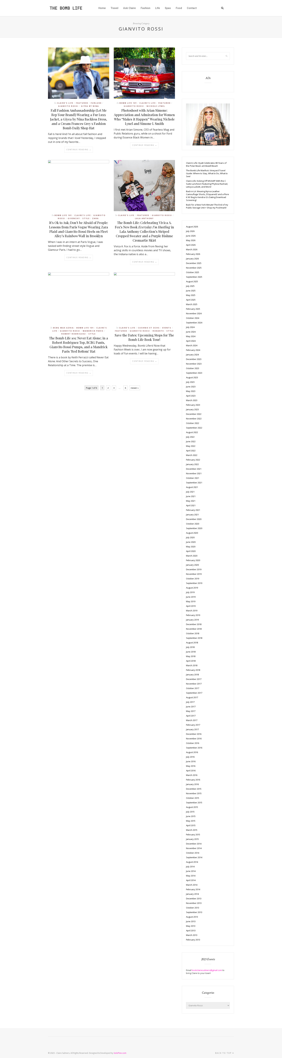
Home (102, 8)
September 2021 (194, 482)
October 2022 (192, 423)
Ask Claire (129, 8)
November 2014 (194, 848)
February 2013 (193, 939)
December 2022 (193, 414)
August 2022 (192, 432)
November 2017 (194, 683)
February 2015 (193, 834)
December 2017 (193, 679)
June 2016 (191, 761)
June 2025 (191, 290)
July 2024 (190, 327)
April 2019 (191, 606)
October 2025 (192, 272)
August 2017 (192, 697)
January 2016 (192, 784)
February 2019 (193, 615)
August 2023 (192, 377)
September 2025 (194, 276)
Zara (95, 218)
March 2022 (191, 455)
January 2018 (192, 674)
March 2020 (191, 555)
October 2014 (192, 852)
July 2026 (190, 231)
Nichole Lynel (156, 106)
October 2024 (192, 318)
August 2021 (192, 487)
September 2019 (194, 583)
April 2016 (191, 770)
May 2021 (190, 500)
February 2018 (193, 669)
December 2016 (193, 733)
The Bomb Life (66, 8)
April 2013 (191, 930)
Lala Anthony (144, 218)
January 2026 (192, 258)
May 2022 (190, 446)
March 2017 (191, 720)
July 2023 (190, 382)
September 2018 (194, 637)
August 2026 (192, 226)
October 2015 (192, 797)
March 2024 (191, 345)
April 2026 (191, 244)
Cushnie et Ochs (149, 327)
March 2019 (191, 610)
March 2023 (191, 400)
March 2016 (191, 775)
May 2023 (190, 391)
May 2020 (190, 546)
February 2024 (193, 350)
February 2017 (193, 724)
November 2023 (194, 363)
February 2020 (193, 560)
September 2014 (194, 857)
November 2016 (194, 738)
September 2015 (194, 802)
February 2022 (193, 459)
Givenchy (74, 218)
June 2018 (191, 651)
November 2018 (194, 628)
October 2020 (192, 523)
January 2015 (192, 839)
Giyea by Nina (90, 106)
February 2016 (193, 779)
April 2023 (191, 395)
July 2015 (190, 811)
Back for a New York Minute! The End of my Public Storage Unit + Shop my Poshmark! (207, 206)
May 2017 (190, 711)
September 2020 (194, 528)
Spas (168, 8)
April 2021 (191, 505)
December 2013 (193, 898)
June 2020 (191, 542)
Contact (192, 8)
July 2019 (190, 592)
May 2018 (190, 656)
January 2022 (192, 464)
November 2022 (194, 418)
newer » (135, 387)
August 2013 (192, 916)
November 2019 (194, 574)
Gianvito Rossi (68, 106)
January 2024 (192, 354)
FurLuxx (96, 103)
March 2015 (191, 829)
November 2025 (194, 267)
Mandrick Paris (93, 331)
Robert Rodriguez (73, 334)
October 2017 (192, 688)
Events (166, 327)
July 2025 (190, 286)
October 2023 (192, 368)
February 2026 (193, 254)
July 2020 (190, 537)
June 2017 (191, 706)
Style (86, 218)
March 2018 (191, 665)
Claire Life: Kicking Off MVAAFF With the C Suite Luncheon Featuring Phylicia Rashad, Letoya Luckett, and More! (207, 183)
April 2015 (191, 825)
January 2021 (192, 514)
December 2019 (193, 569)
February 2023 (193, 404)
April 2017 (191, 715)
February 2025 (193, 308)
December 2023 (193, 359)
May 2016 (190, 765)
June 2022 (191, 441)
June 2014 (191, 871)
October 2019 (192, 578)
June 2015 (191, 816)
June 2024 (191, 331)
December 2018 (193, 624)
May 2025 (190, 295)
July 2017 (190, 701)
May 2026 (190, 240)
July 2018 (190, 647)
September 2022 (194, 427)
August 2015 (192, 807)
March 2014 (191, 884)
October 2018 (192, 633)
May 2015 (190, 820)
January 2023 (192, 409)
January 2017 (192, 729)
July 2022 (190, 436)
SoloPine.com (120, 1053)
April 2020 (191, 551)
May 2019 (190, 601)
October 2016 (192, 743)
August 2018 (192, 642)
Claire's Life (65, 103)
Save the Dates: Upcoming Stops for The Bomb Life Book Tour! (144, 337)
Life (157, 8)
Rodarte (158, 331)
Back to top (223, 1053)
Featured (82, 103)
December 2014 (193, 843)
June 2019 (191, 596)
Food (179, 8)
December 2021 (193, 468)
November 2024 (194, 313)
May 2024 (190, 336)
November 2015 (194, 793)
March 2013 (191, 935)
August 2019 (192, 587)
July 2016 (190, 756)
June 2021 (191, 496)
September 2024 (194, 322)
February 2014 (193, 889)
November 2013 (194, 903)
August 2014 (192, 861)
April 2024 (191, 340)
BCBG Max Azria (63, 327)
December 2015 (193, 788)
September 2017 (194, 692)
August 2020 (192, 532)
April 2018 (191, 660)
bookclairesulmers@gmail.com (207, 970)
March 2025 (191, 304)
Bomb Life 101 (128, 103)
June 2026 (191, 235)
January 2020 (192, 564)
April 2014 (191, 880)
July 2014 (190, 866)
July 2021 (190, 491)
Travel (114, 8)
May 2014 (190, 875)
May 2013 (190, 925)
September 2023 (194, 372)
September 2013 (194, 912)
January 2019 (192, 619)
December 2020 (193, 519)
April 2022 (191, 450)
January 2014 (192, 893)
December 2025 (193, 263)
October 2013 (192, 907)
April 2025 (191, 299)
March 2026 (191, 249)
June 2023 (191, 386)
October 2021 (192, 478)
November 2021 (194, 473)
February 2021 (193, 510)
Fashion (145, 8)
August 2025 (192, 281)
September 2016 (194, 747)
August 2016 (192, 752)
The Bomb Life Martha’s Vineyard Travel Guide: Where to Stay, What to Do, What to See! (207, 173)
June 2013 (191, 921)
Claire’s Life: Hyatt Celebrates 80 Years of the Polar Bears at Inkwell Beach (206, 164)
